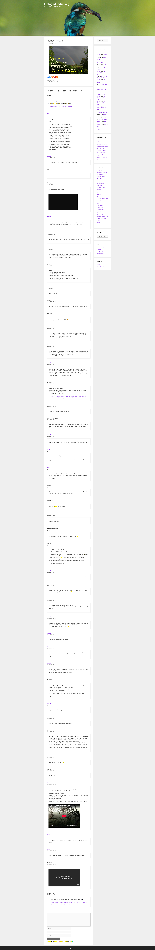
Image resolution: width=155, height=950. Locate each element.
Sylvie (48, 449)
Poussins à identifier (101, 152)
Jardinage (99, 200)
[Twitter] (50, 77)
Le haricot (99, 203)
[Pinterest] (55, 77)
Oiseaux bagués (100, 154)
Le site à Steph (100, 253)
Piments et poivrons (101, 218)
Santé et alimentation (102, 224)
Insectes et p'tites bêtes (102, 198)
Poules (98, 222)
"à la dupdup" (100, 170)
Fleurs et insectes (101, 191)
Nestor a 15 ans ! (101, 148)
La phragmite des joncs (102, 146)
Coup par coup (51, 80)
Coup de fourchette (101, 181)
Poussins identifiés (101, 150)
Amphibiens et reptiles (102, 172)
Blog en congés (103, 119)
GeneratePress (87, 948)
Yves (48, 113)
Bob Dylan (99, 178)
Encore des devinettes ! (102, 144)
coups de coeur (100, 185)
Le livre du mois (100, 205)
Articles (98, 264)
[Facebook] (48, 77)
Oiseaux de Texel (101, 214)
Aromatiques (100, 174)
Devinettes (99, 189)
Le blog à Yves (100, 251)
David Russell (100, 155)
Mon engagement (101, 209)
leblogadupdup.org (57, 4)
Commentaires (100, 266)
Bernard (49, 156)
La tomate (99, 201)
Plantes (98, 220)
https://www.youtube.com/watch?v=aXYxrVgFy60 (60, 106)
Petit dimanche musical (102, 216)
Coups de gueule (101, 187)
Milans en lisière (100, 143)
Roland (48, 467)
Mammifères (100, 207)
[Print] (57, 77)
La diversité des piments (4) (102, 73)
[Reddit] (52, 77)
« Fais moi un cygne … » (53, 81)
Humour (98, 196)
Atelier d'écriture (101, 176)
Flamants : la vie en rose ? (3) (54, 82)
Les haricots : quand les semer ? (101, 81)
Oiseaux (99, 213)
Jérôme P (99, 121)
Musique (99, 211)
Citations (99, 180)
